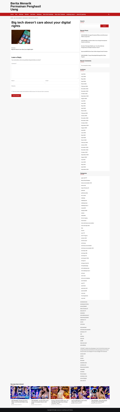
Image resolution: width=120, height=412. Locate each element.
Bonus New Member (85, 180)
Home (12, 14)
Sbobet (27, 14)
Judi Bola (32, 14)
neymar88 (83, 208)
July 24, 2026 (58, 404)
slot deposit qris (83, 301)
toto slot (83, 293)
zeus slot (83, 298)
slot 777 (83, 233)
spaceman (83, 285)
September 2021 (85, 169)
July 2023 (83, 159)
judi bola (83, 190)
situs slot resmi (83, 342)
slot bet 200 (84, 238)
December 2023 (84, 147)
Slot (16, 14)
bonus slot (83, 185)
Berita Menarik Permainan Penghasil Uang (25, 6)
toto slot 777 (83, 310)
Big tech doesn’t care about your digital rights (22, 48)
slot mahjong (83, 345)
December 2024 (84, 118)
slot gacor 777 (83, 331)
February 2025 (84, 113)
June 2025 (83, 103)
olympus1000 (84, 210)
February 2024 (84, 142)
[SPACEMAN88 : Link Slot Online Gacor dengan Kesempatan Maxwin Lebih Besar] (40, 392)
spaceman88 (84, 290)
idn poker (82, 360)
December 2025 (84, 88)
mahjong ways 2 (70, 14)
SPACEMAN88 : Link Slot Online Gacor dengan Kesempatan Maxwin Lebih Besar (94, 41)
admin (13, 404)
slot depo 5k (84, 255)
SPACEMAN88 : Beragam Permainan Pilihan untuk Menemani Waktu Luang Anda (94, 35)
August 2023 (84, 157)
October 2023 (84, 152)
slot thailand (84, 280)
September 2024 (85, 125)
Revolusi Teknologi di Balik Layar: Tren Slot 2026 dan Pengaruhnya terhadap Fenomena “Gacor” (92, 46)
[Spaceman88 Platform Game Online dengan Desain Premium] (80, 392)
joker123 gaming (81, 14)
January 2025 (84, 115)
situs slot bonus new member (87, 223)
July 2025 (83, 100)
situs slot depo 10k (85, 225)
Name (13, 80)
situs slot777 (83, 380)
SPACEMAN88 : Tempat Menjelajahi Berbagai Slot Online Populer (93, 56)
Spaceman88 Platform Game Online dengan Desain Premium (94, 51)
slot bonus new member (86, 245)
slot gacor (83, 260)
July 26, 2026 (38, 404)
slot (81, 333)
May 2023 (83, 164)
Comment (14, 63)
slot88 (81, 340)
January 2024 (84, 144)
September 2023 (85, 154)
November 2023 (84, 149)
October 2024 (84, 122)
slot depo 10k (84, 250)
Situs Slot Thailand (60, 14)
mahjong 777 (83, 319)
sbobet (82, 213)
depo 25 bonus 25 (85, 187)
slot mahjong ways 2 (85, 270)
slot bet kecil (84, 240)
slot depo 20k (84, 253)
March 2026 (83, 83)
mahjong (83, 198)
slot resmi (83, 275)
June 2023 (83, 162)
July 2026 (83, 74)
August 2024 (84, 127)
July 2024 (83, 130)
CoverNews (64, 409)
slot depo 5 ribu (83, 376)
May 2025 (83, 105)
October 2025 (84, 93)
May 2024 (83, 135)
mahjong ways (84, 203)
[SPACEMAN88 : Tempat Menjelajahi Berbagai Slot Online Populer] (100, 392)
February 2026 (84, 86)
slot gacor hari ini (85, 263)
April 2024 (83, 137)
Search (82, 21)
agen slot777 (84, 177)
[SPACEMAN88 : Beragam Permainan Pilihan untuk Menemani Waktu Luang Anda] (20, 392)
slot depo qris (83, 364)
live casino (83, 195)
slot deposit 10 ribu (84, 304)
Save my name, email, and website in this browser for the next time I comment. (31, 91)
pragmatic (82, 312)
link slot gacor (83, 373)
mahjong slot (84, 200)
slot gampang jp (84, 265)
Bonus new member (84, 367)
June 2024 (83, 132)
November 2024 (84, 120)
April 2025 (83, 108)
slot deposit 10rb (85, 258)
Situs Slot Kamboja (48, 14)
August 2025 (84, 98)
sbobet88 (83, 215)
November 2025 (84, 91)
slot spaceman (83, 327)
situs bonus (83, 220)
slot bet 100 (83, 353)
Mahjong (39, 14)
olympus (82, 336)
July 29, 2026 (18, 404)
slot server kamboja (85, 278)
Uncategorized (84, 295)
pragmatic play (83, 362)
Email (47, 80)
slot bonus (83, 243)
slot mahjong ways (85, 268)
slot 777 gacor (84, 235)
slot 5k (82, 230)
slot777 (83, 283)
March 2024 (83, 140)
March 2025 (83, 110)
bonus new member (84, 317)
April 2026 (83, 81)
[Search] (109, 14)
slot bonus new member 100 (87, 248)
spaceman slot (84, 288)
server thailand (83, 306)
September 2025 (85, 96)
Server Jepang (84, 218)
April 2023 (83, 166)
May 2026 (83, 78)
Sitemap (21, 14)
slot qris (83, 273)
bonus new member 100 (86, 182)
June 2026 (83, 76)
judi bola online (84, 192)
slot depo (82, 371)
